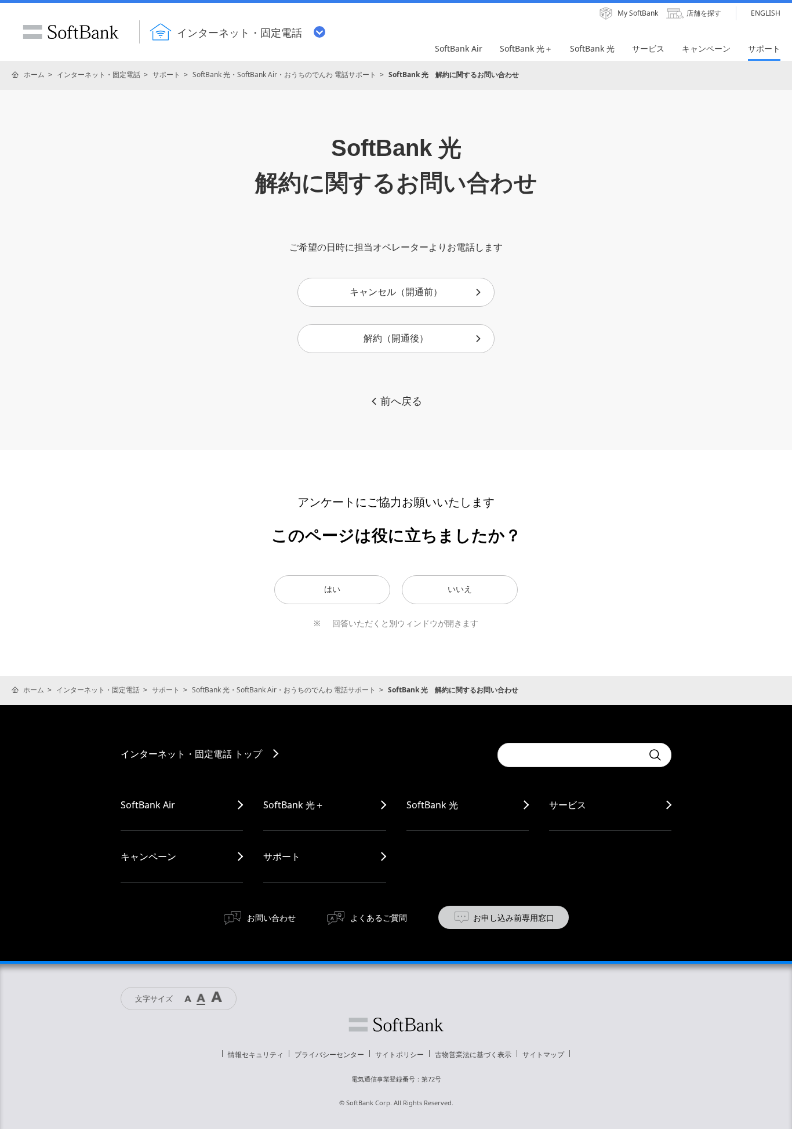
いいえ (460, 589)
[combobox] (570, 755)
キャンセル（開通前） (396, 292)
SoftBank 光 (432, 804)
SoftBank (70, 32)
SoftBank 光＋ (293, 804)
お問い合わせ (271, 917)
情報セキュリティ (256, 1054)
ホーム (34, 74)
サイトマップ (543, 1054)
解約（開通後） (396, 338)
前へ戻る (401, 401)
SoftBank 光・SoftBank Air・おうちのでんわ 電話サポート (284, 74)
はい (332, 589)
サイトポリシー (399, 1054)
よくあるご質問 (378, 917)
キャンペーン (148, 856)
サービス (567, 804)
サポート (166, 74)
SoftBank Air (148, 804)
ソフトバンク (396, 1025)
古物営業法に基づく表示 (473, 1054)
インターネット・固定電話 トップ (191, 753)
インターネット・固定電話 (98, 74)
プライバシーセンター (329, 1054)
